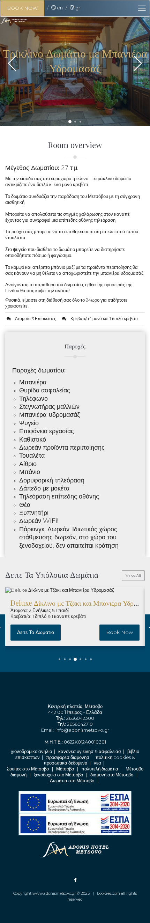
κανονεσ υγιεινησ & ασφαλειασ (89, 751)
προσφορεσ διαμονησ (67, 757)
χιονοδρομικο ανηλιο (31, 751)
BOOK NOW (22, 8)
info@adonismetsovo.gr (82, 730)
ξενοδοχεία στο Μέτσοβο (58, 774)
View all (133, 575)
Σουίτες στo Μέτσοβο (28, 768)
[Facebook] (75, 880)
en (59, 7)
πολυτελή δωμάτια (99, 768)
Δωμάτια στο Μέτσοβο (72, 780)
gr (77, 7)
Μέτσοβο (65, 768)
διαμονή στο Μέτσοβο (111, 774)
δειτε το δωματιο (35, 632)
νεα (97, 763)
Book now (119, 632)
